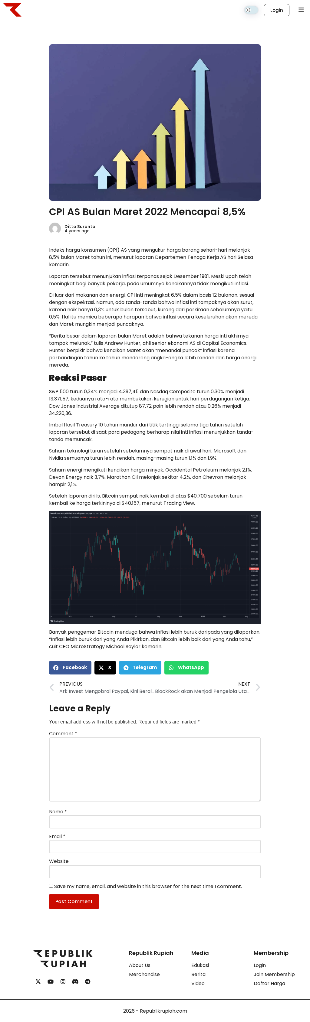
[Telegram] (87, 981)
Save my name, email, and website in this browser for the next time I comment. (148, 886)
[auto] (251, 10)
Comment (63, 733)
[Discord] (75, 981)
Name (58, 811)
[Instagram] (63, 981)
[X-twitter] (38, 981)
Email (57, 836)
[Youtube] (50, 981)
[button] (70, 667)
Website (59, 861)
